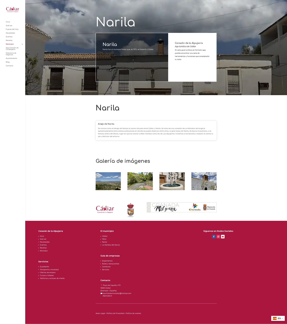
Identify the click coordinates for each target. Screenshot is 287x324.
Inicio (8, 22)
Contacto (9, 66)
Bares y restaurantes (110, 264)
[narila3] (172, 189)
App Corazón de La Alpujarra (12, 48)
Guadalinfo (44, 267)
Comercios (106, 267)
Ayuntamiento (11, 58)
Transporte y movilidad (49, 269)
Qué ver (9, 25)
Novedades (10, 33)
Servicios (105, 269)
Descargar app (187, 68)
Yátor (104, 239)
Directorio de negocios (11, 54)
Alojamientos (107, 261)
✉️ (101, 293)
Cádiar (105, 236)
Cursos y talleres (47, 275)
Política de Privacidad (115, 313)
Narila (104, 242)
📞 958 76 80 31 (106, 296)
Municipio (10, 44)
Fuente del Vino (12, 29)
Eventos (9, 37)
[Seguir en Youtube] (223, 236)
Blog (8, 62)
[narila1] (140, 189)
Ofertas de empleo (47, 272)
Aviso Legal (100, 313)
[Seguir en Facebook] (214, 236)
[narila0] (108, 189)
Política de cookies (133, 313)
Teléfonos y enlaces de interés (52, 278)
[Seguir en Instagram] (218, 236)
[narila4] (204, 189)
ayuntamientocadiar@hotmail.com (117, 293)
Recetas (9, 40)
